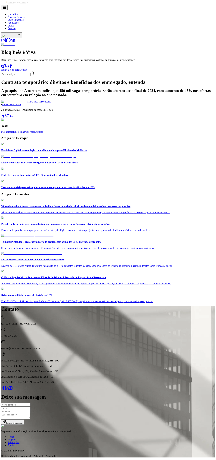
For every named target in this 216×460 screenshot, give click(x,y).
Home (4, 69)
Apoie (11, 445)
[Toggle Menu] (4, 7)
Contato (11, 28)
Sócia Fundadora (16, 19)
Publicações (13, 22)
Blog (10, 69)
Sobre (16, 69)
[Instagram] (11, 389)
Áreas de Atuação (16, 17)
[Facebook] (3, 389)
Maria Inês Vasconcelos (39, 101)
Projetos (12, 439)
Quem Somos (14, 14)
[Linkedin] (7, 389)
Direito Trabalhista (11, 104)
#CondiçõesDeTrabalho (13, 131)
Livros (11, 25)
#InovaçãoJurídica (34, 131)
